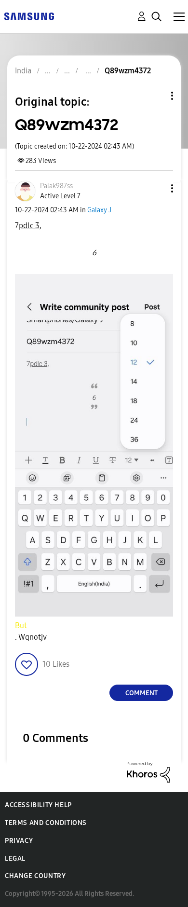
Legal (15, 858)
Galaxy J (99, 210)
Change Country (35, 876)
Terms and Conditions (46, 823)
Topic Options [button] (155, 95)
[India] (29, 15)
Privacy (19, 841)
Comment (141, 693)
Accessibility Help (38, 805)
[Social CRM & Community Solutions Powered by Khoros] (148, 771)
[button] (156, 188)
